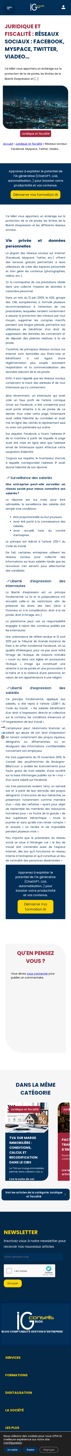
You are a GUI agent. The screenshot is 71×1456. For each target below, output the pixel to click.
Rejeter (30, 1449)
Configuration (13, 1443)
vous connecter (37, 974)
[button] (3, 737)
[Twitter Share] (2, 725)
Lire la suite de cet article (21, 1181)
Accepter (12, 1449)
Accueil (8, 144)
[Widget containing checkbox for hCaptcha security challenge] (29, 1270)
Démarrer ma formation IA (35, 194)
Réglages (49, 1449)
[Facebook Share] (2, 720)
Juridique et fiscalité (36, 134)
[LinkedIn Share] (2, 731)
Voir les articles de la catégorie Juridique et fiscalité (33, 1194)
